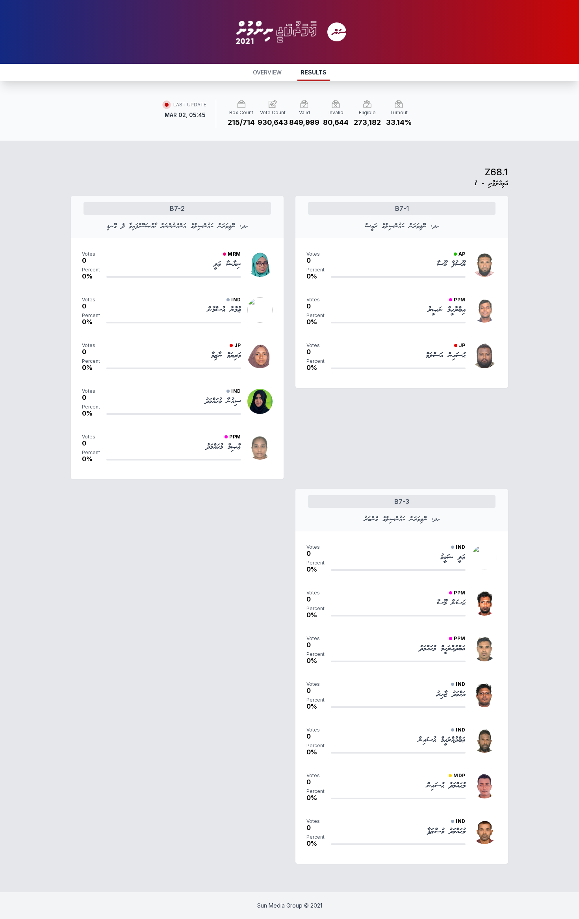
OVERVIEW (267, 72)
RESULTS (314, 72)
